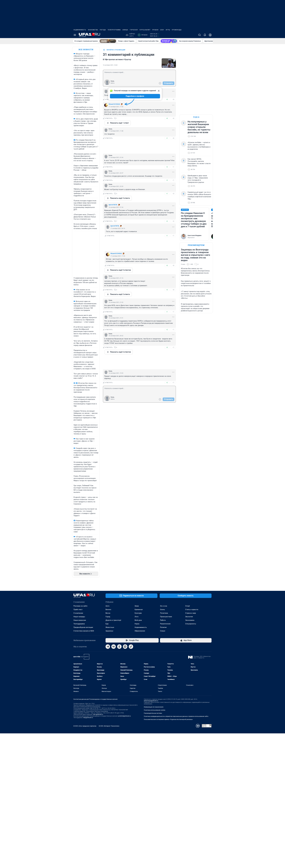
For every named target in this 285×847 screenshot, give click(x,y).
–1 (173, 167)
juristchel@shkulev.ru (124, 716)
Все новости (86, 49)
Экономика (189, 620)
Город (108, 617)
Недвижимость (79, 30)
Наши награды (79, 617)
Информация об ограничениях (153, 707)
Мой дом (138, 620)
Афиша (125, 30)
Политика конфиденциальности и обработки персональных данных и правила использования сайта (176, 716)
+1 (167, 138)
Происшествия (166, 617)
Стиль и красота (191, 610)
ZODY (162, 30)
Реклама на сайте (80, 606)
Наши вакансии (79, 620)
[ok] (119, 646)
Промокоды (176, 30)
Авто (107, 606)
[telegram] (108, 646)
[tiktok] (131, 646)
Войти (112, 83)
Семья (162, 631)
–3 (173, 193)
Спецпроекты (190, 624)
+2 (167, 167)
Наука (137, 624)
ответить (109, 99)
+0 (167, 99)
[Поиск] (199, 35)
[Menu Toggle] (74, 35)
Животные (110, 627)
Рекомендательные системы (153, 713)
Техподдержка (79, 624)
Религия (163, 627)
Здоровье (109, 631)
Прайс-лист (77, 610)
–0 (173, 99)
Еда (107, 624)
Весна (108, 613)
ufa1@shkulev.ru (98, 714)
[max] (125, 646)
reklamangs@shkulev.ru (151, 701)
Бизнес (108, 610)
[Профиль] (210, 35)
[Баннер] (108, 41)
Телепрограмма (114, 30)
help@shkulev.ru (88, 717)
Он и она (163, 606)
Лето (136, 617)
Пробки (155, 30)
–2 (173, 221)
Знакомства (93, 30)
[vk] (113, 646)
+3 (167, 180)
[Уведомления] (205, 35)
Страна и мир (190, 613)
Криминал (139, 610)
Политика (164, 613)
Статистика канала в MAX (83, 631)
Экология (189, 617)
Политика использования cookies (154, 710)
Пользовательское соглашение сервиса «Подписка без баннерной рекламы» (168, 719)
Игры (168, 30)
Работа (163, 620)
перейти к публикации (116, 50)
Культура (138, 613)
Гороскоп (134, 30)
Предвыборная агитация (83, 627)
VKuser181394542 (114, 104)
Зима (137, 606)
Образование (140, 631)
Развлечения (165, 624)
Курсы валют (145, 30)
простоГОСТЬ (113, 205)
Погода (103, 30)
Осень (162, 610)
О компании (78, 613)
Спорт (187, 606)
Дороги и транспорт (113, 620)
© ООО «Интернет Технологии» (109, 726)
